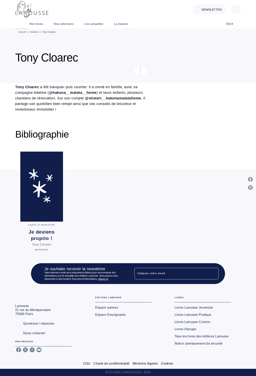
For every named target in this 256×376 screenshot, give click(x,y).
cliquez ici (103, 279)
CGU (86, 363)
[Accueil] (32, 9)
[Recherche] (236, 9)
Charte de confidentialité (111, 363)
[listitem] (18, 349)
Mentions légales (145, 363)
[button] (209, 9)
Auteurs (34, 32)
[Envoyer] (214, 273)
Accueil (22, 32)
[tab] (20, 24)
